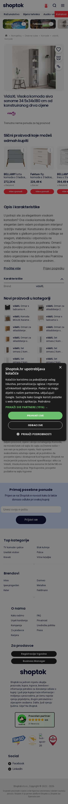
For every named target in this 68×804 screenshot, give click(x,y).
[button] (34, 407)
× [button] (60, 367)
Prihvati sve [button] (35, 415)
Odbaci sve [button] (35, 425)
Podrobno (44, 401)
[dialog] (34, 402)
